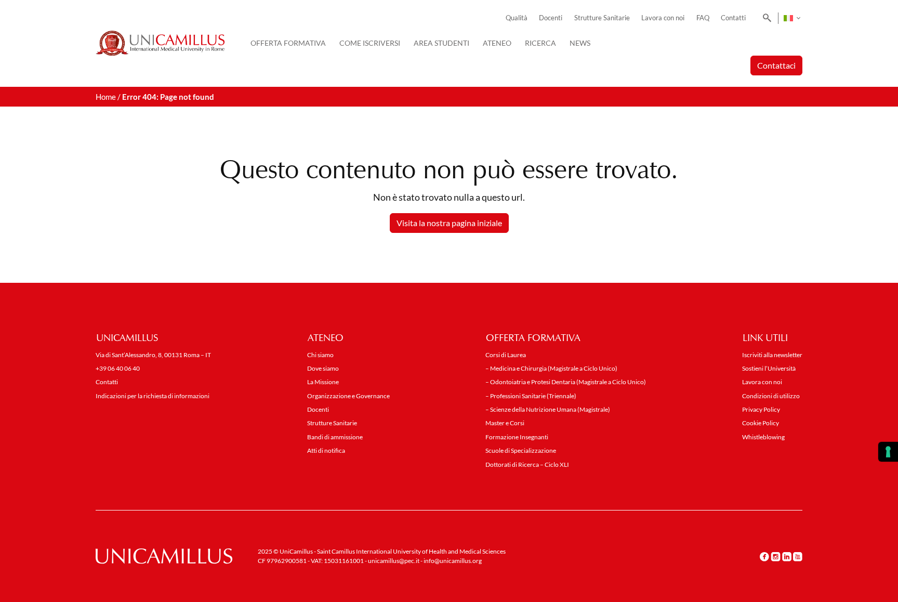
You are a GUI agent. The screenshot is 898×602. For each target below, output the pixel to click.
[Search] (765, 18)
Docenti (550, 18)
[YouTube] (797, 557)
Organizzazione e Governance (348, 396)
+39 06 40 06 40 (118, 368)
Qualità (516, 18)
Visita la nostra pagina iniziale (449, 223)
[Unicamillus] (160, 43)
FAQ (702, 18)
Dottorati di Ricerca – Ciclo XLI (527, 464)
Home (106, 96)
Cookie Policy (760, 423)
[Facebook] (764, 557)
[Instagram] (776, 557)
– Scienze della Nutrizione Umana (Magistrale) (547, 409)
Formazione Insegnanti (516, 437)
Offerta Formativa (288, 42)
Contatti (733, 18)
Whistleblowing (763, 437)
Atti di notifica (326, 450)
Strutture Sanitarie (602, 18)
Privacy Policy (761, 409)
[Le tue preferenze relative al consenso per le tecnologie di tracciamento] (888, 452)
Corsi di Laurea (505, 355)
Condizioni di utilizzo (771, 396)
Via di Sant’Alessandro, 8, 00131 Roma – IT (153, 355)
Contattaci (776, 65)
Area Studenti (441, 42)
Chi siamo (320, 355)
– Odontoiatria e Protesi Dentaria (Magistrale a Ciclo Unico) (565, 382)
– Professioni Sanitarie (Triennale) (530, 396)
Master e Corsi (504, 423)
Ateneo (497, 42)
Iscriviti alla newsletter (772, 355)
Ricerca (540, 42)
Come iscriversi (369, 42)
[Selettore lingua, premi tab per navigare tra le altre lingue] (791, 18)
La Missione (323, 382)
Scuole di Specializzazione (520, 450)
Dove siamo (323, 368)
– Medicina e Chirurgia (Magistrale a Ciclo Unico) (551, 368)
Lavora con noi (662, 18)
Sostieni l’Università (769, 368)
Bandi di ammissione (335, 437)
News (580, 42)
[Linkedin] (786, 557)
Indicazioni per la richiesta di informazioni (152, 396)
